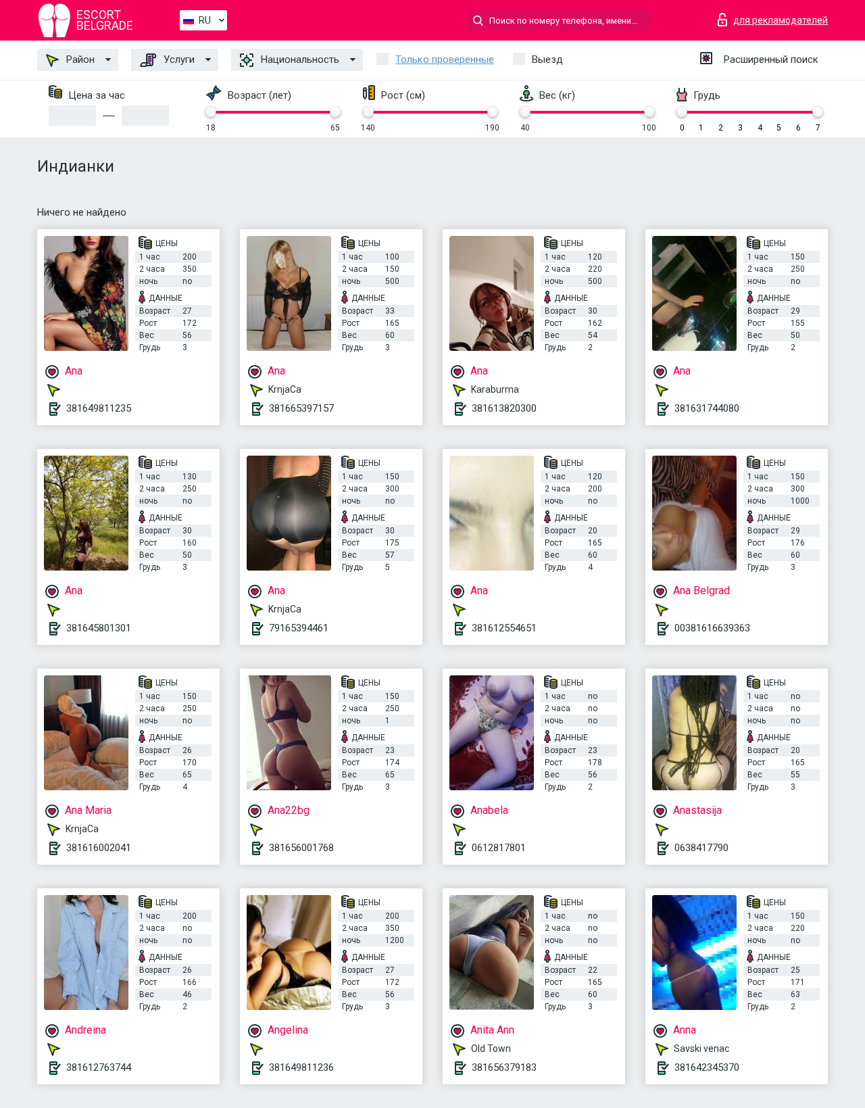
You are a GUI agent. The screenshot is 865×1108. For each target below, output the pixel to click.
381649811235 (98, 408)
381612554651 (504, 628)
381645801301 (98, 628)
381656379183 (504, 1067)
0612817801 (499, 848)
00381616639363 (712, 628)
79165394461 (298, 628)
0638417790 (701, 848)
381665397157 (301, 408)
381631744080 (706, 408)
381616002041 (98, 848)
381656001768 (301, 848)
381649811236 (301, 1067)
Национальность (298, 59)
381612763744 (98, 1067)
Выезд (547, 59)
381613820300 (504, 408)
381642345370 (706, 1067)
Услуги (178, 59)
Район (79, 59)
